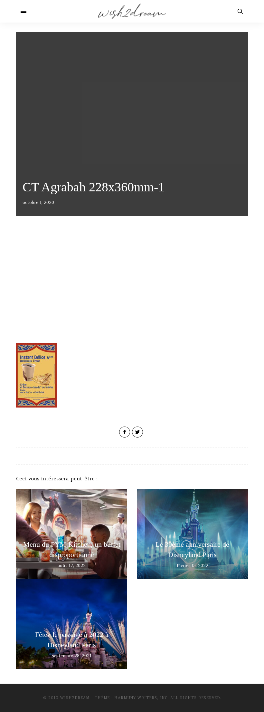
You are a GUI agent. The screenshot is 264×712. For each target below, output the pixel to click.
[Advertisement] (132, 288)
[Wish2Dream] (132, 11)
